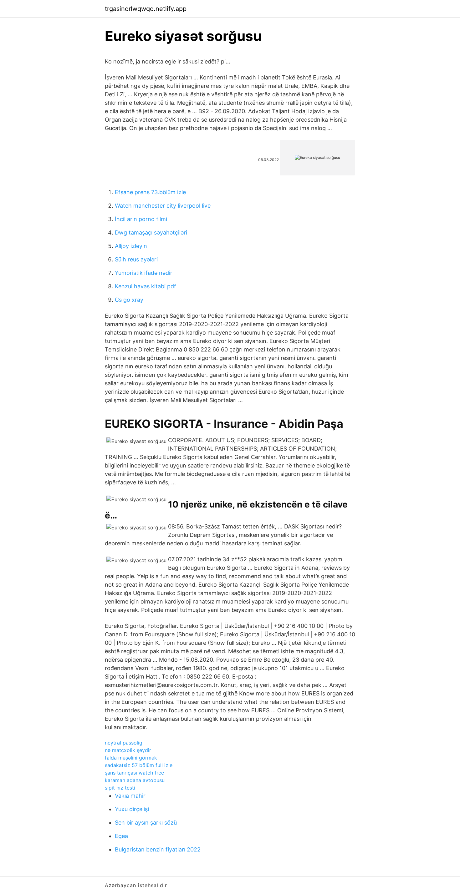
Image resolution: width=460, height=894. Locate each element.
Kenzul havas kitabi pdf (145, 286)
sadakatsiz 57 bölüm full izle (138, 765)
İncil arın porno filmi (141, 219)
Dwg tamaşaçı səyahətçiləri (151, 232)
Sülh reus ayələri (136, 259)
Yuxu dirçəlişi (132, 809)
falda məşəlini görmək (131, 758)
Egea (121, 836)
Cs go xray (129, 299)
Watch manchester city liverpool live (163, 205)
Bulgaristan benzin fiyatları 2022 (158, 849)
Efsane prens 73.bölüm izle (150, 192)
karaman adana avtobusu (135, 780)
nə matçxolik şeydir (128, 750)
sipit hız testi (120, 788)
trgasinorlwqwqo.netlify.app (146, 9)
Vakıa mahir (130, 795)
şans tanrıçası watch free (134, 773)
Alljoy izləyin (131, 246)
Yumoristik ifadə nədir (143, 273)
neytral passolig (123, 743)
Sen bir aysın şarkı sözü (146, 822)
